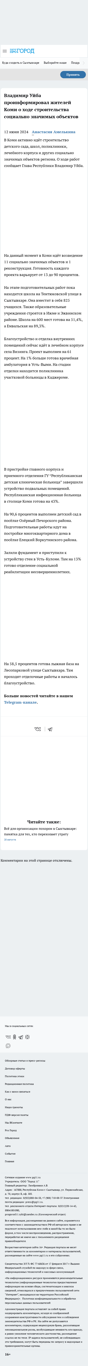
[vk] (38, 729)
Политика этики (14, 1076)
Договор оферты (15, 1068)
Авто (8, 1145)
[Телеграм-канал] (21, 1037)
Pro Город (11, 1130)
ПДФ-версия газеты (16, 1114)
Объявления (12, 1138)
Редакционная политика (19, 1083)
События (10, 1153)
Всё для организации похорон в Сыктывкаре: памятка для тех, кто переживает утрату (40, 833)
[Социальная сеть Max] (8, 1045)
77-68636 (40, 1263)
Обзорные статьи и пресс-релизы (25, 1060)
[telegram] (51, 729)
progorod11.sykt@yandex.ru (21, 1214)
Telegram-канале (20, 702)
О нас (8, 1099)
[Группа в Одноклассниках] (14, 1037)
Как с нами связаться (17, 1091)
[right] (83, 63)
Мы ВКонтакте (13, 1122)
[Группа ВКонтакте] (8, 1037)
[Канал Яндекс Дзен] (27, 1037)
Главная (9, 1161)
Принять (73, 75)
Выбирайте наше (55, 63)
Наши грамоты (14, 1107)
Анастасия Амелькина (53, 131)
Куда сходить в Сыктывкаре (21, 63)
